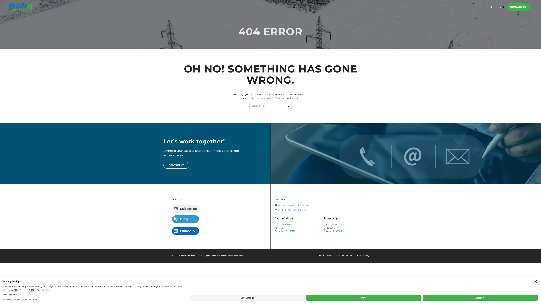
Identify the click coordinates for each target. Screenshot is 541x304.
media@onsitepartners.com (292, 210)
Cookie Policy (362, 255)
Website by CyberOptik (232, 255)
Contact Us (518, 7)
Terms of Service (343, 255)
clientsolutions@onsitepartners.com (296, 205)
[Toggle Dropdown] (501, 7)
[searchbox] (270, 106)
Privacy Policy (325, 255)
